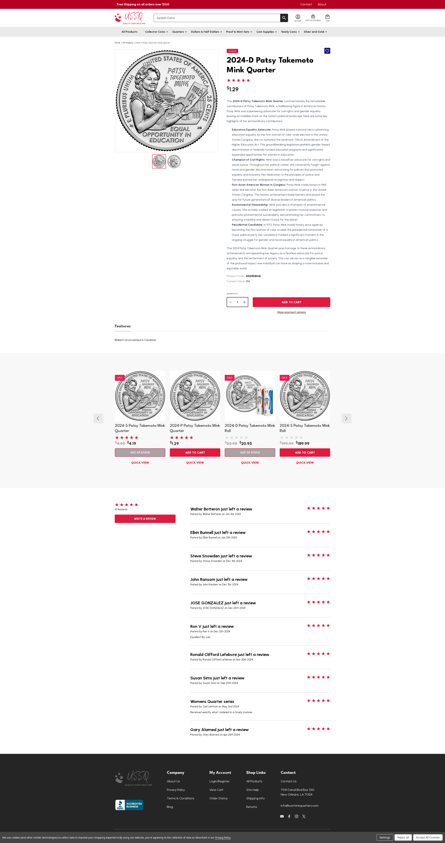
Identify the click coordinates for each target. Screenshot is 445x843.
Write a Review (145, 519)
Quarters (178, 31)
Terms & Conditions (180, 798)
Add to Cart (291, 302)
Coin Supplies (265, 31)
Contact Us (289, 781)
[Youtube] (282, 816)
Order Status (218, 798)
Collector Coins (155, 31)
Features (123, 326)
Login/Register (219, 781)
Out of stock (140, 452)
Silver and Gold (314, 31)
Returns (251, 807)
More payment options (291, 312)
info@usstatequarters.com (299, 806)
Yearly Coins (289, 31)
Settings (384, 837)
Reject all (403, 837)
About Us (173, 781)
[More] (167, 32)
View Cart (216, 790)
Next (214, 100)
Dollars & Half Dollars (205, 31)
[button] (139, 778)
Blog (170, 807)
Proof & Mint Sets (237, 31)
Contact (306, 4)
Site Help (252, 790)
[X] (289, 816)
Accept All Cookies (428, 837)
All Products (129, 31)
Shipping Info (255, 798)
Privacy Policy (176, 790)
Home (117, 43)
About (322, 4)
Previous (118, 100)
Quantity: (232, 294)
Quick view (140, 462)
